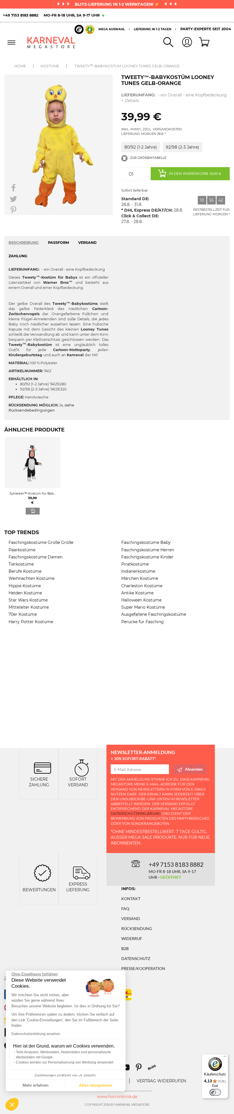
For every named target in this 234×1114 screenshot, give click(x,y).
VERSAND (87, 242)
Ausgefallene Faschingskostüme (153, 614)
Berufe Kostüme (25, 571)
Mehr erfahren (36, 1085)
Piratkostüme (135, 564)
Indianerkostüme (138, 571)
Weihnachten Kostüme (32, 578)
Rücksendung (136, 928)
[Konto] (182, 43)
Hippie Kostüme (25, 585)
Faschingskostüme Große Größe (41, 542)
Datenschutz (135, 958)
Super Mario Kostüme (143, 607)
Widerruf (131, 938)
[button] (12, 1104)
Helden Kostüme (25, 593)
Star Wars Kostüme (28, 600)
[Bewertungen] (42, 872)
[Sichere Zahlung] (42, 767)
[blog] (154, 1069)
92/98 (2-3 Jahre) (182, 147)
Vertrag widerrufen (161, 1080)
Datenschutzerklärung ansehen (35, 1034)
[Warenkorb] (201, 42)
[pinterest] (141, 1069)
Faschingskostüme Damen (35, 557)
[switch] (215, 1092)
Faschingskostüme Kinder (147, 557)
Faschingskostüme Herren (147, 549)
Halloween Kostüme (141, 600)
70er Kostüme (23, 614)
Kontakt (130, 898)
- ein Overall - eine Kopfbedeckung (174, 97)
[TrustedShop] (84, 29)
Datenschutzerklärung (136, 813)
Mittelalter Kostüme (29, 607)
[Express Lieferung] (81, 872)
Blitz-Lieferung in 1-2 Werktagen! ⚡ (117, 4)
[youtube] (128, 1069)
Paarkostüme (22, 549)
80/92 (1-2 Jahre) (140, 147)
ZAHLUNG (18, 256)
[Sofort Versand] (81, 767)
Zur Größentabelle (147, 158)
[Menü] (224, 1057)
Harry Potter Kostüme (31, 621)
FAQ (125, 908)
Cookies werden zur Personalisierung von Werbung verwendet (64, 1062)
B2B (125, 948)
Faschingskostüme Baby (146, 542)
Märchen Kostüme (139, 578)
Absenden (194, 769)
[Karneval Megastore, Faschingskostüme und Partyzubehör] (51, 42)
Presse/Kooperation (143, 968)
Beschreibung (24, 242)
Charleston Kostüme (141, 585)
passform (58, 242)
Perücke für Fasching (142, 621)
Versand (130, 918)
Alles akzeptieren (95, 1085)
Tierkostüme (21, 564)
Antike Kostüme (137, 593)
